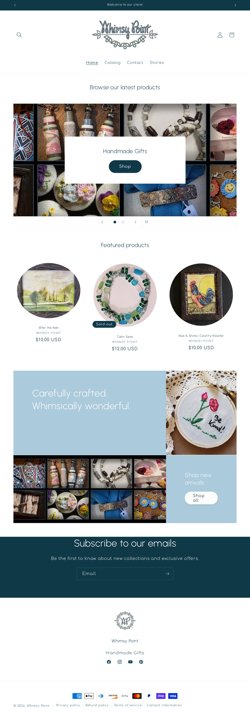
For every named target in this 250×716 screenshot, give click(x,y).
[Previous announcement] (15, 5)
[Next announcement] (235, 5)
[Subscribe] (167, 573)
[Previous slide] (102, 222)
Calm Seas (125, 336)
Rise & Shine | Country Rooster (201, 336)
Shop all (199, 498)
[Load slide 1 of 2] (115, 222)
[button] (19, 35)
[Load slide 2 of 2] (123, 222)
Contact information (164, 705)
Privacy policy (68, 705)
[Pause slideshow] (147, 222)
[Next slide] (135, 222)
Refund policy (97, 705)
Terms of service (128, 705)
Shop (125, 166)
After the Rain (49, 327)
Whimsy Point (38, 705)
